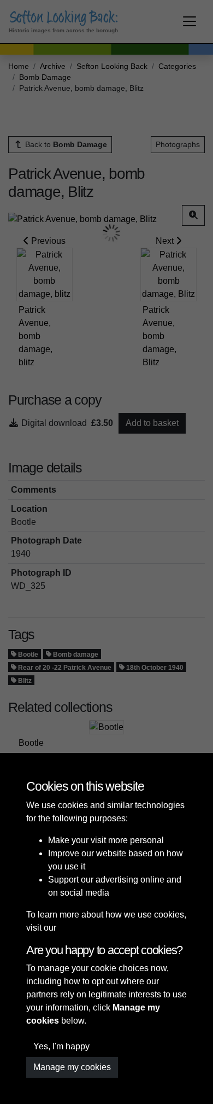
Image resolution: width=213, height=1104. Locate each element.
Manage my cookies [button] (72, 1067)
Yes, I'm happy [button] (61, 1046)
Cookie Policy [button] (85, 927)
